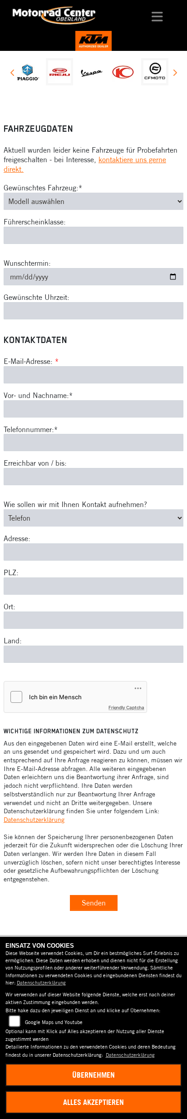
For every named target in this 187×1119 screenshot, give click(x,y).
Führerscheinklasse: (35, 221)
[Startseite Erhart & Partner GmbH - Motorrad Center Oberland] (93, 40)
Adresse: (17, 538)
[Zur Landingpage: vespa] (91, 71)
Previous (12, 74)
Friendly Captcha (126, 707)
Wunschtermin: (27, 263)
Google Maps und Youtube (54, 1022)
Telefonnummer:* (31, 429)
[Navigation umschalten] (157, 15)
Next (174, 74)
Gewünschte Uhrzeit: (36, 297)
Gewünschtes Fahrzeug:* (43, 187)
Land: (13, 640)
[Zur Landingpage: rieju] (59, 71)
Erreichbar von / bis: (35, 462)
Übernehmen (93, 1074)
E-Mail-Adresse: (31, 361)
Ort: (9, 606)
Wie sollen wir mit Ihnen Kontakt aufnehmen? (75, 504)
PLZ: (11, 572)
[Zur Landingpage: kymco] (123, 71)
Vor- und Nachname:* (38, 395)
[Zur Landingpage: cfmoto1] (154, 71)
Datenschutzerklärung (34, 820)
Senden (94, 902)
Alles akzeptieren (93, 1102)
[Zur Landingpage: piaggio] (27, 71)
